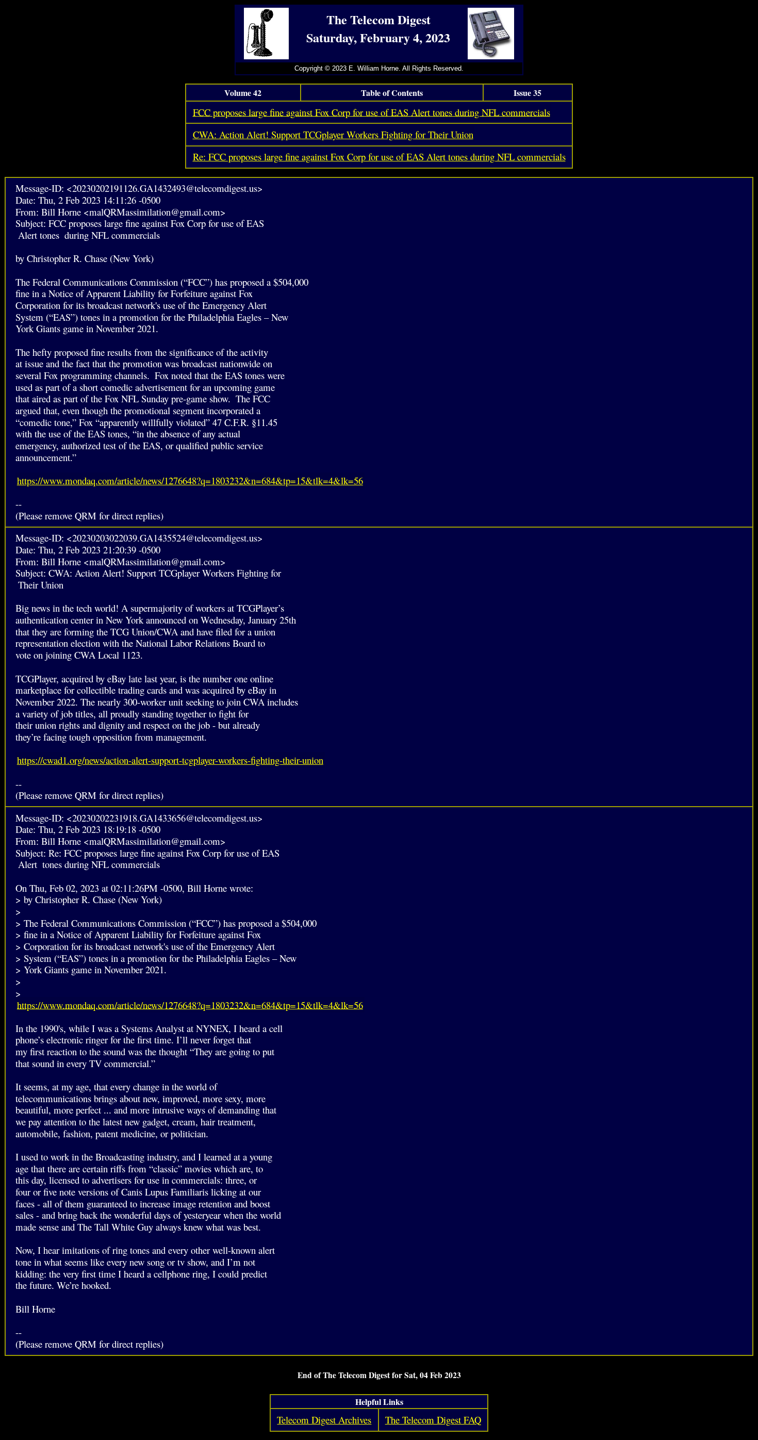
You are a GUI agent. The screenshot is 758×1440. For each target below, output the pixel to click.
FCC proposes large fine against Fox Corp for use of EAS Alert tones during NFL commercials (371, 111)
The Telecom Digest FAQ (433, 1419)
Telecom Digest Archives (324, 1419)
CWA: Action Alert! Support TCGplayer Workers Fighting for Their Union (333, 134)
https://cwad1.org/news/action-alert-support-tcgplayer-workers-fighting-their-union (170, 760)
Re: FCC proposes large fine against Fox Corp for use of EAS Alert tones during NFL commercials (379, 156)
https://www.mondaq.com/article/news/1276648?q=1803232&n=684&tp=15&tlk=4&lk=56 (190, 480)
